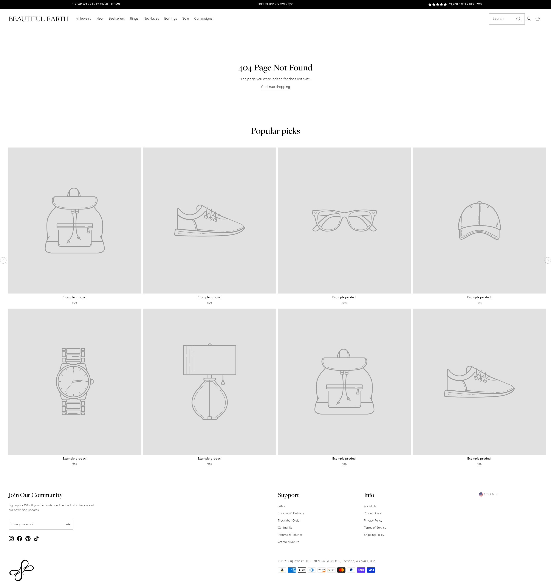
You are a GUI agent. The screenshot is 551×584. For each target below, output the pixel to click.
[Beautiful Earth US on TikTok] (36, 538)
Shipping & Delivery (291, 513)
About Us (370, 506)
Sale (185, 18)
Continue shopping (275, 87)
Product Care (373, 513)
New (100, 18)
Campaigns (203, 18)
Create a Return (288, 542)
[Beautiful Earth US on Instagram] (11, 538)
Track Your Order (289, 520)
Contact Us (285, 528)
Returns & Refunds (290, 535)
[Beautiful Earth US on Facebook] (19, 538)
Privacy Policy (373, 520)
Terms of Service (375, 528)
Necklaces (151, 18)
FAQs (281, 506)
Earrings (170, 18)
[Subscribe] (68, 524)
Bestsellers (117, 18)
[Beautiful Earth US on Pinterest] (28, 538)
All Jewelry (83, 18)
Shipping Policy (374, 535)
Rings (134, 18)
